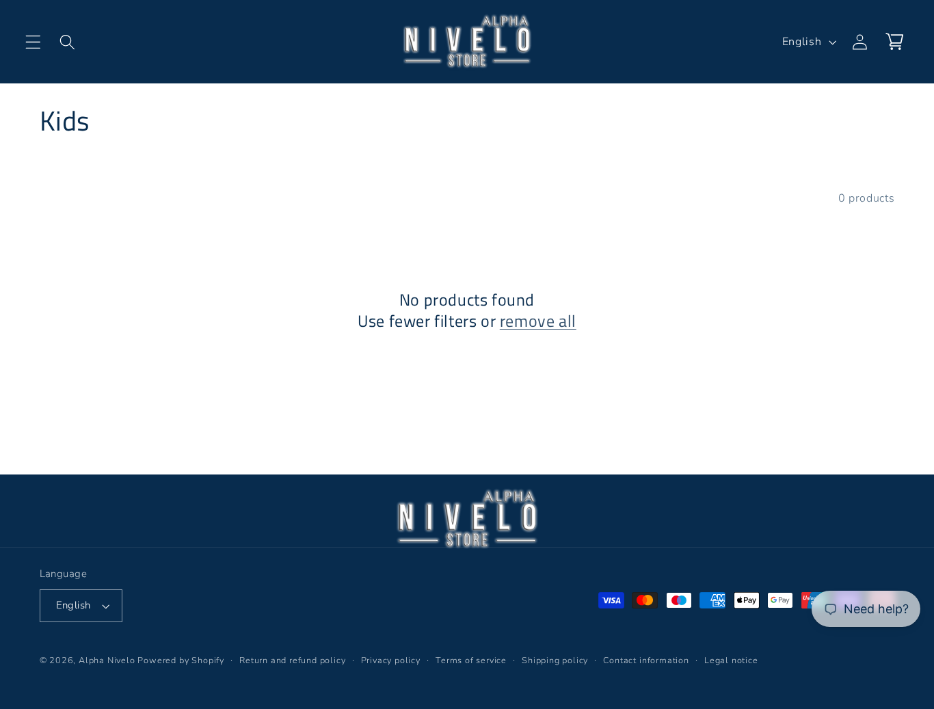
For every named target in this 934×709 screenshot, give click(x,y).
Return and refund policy (292, 660)
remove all (538, 321)
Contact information (646, 660)
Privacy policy (391, 660)
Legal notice (731, 660)
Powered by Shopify (180, 660)
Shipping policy (555, 660)
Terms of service (471, 660)
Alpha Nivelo (107, 660)
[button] (33, 42)
